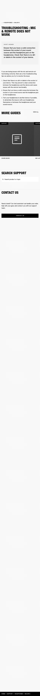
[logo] (7, 7)
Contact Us (20, 215)
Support (10, 694)
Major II (17, 22)
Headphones (8, 22)
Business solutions (31, 3)
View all (36, 112)
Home (3, 694)
